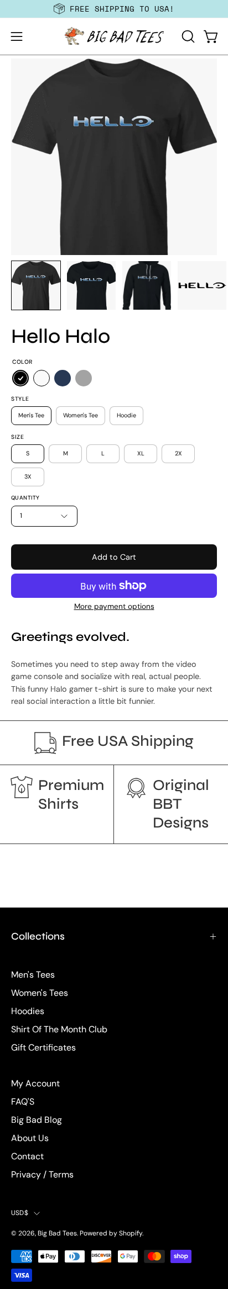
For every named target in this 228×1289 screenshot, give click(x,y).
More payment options (114, 606)
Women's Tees (39, 993)
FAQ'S (22, 1101)
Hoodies (27, 1011)
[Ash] (83, 378)
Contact (27, 1156)
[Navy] (62, 378)
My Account (35, 1083)
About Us (30, 1138)
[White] (41, 378)
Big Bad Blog (36, 1120)
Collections (38, 936)
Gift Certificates (43, 1047)
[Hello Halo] (36, 285)
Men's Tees (33, 974)
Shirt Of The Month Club (59, 1029)
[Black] (20, 378)
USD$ (19, 1212)
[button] (187, 36)
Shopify (130, 1233)
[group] (114, 9)
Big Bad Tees (57, 1233)
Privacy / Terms (42, 1174)
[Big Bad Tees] (114, 36)
